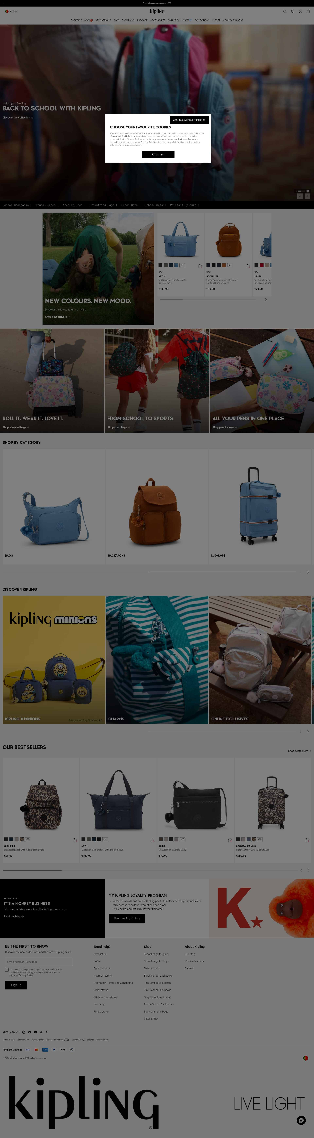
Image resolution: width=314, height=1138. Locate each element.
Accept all (158, 154)
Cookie (125, 136)
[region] (158, 138)
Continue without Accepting (189, 119)
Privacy (114, 136)
